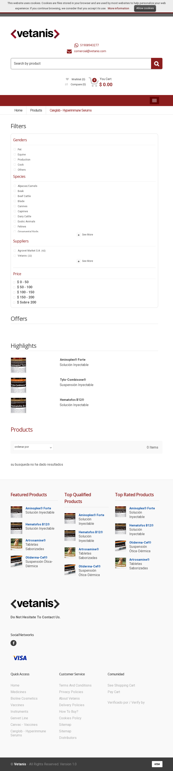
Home (18, 110)
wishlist (78, 79)
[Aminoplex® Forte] (18, 365)
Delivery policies (71, 705)
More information (118, 8)
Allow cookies (145, 8)
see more (87, 234)
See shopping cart (121, 685)
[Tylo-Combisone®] (18, 385)
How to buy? (68, 712)
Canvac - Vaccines (24, 725)
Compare (78, 84)
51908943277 (89, 45)
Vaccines (17, 705)
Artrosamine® (36, 540)
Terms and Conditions (75, 685)
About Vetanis (69, 698)
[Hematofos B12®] (18, 405)
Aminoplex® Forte (72, 359)
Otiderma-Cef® (36, 557)
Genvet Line (19, 718)
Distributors (68, 738)
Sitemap (65, 725)
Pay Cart (114, 692)
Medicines (18, 692)
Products (36, 110)
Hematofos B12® (72, 399)
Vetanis (20, 764)
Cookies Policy (70, 718)
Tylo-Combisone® (73, 379)
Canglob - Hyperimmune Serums (71, 110)
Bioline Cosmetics (24, 698)
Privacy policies (71, 692)
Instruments (19, 712)
